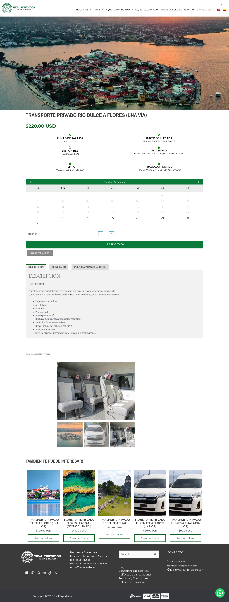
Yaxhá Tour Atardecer (82, 560)
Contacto (208, 10)
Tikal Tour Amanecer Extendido (88, 557)
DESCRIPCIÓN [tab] (36, 267)
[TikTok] (50, 566)
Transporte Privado (42, 354)
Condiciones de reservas (133, 564)
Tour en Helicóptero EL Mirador (88, 549)
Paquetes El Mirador (147, 10)
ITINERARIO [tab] (59, 267)
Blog (122, 560)
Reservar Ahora (43, 531)
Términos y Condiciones (133, 571)
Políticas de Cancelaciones (135, 568)
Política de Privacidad (132, 575)
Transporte (191, 10)
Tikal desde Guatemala (83, 545)
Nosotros (82, 10)
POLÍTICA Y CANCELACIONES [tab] (90, 267)
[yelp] (33, 566)
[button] (130, 389)
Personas (31, 233)
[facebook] (27, 566)
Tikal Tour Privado (80, 553)
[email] (38, 566)
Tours (96, 10)
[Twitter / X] (56, 566)
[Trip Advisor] (44, 566)
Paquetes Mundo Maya (117, 10)
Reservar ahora (40, 253)
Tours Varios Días (171, 10)
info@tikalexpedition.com (183, 559)
